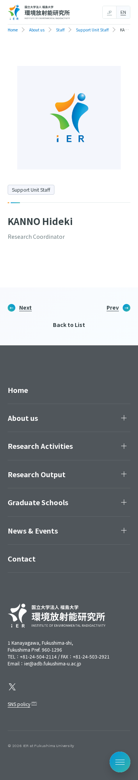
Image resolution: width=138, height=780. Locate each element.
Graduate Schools (38, 502)
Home (18, 390)
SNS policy (19, 704)
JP (109, 12)
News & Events (33, 530)
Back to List (69, 324)
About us (23, 418)
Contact (22, 558)
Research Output (37, 474)
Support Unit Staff (31, 189)
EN (123, 12)
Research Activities (40, 446)
